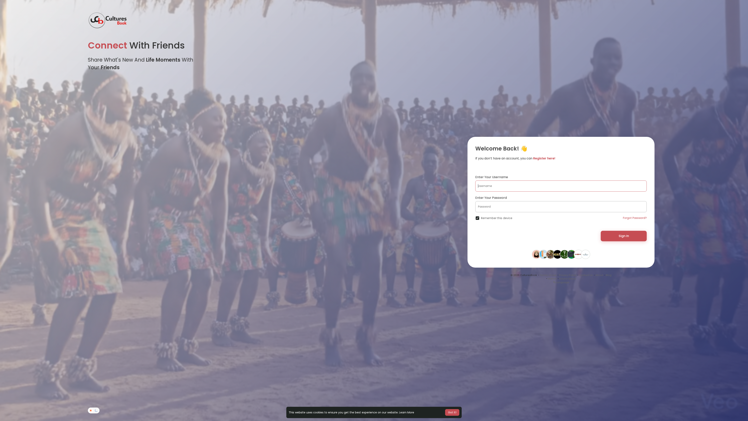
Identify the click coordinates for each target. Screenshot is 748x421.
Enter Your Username (491, 177)
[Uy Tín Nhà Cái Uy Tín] (557, 256)
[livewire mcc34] (578, 256)
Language (562, 282)
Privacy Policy (567, 275)
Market (552, 278)
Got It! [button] (452, 412)
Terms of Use (548, 275)
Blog (608, 275)
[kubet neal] (543, 256)
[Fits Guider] (564, 256)
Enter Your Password (491, 197)
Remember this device (496, 218)
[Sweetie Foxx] (550, 256)
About (599, 275)
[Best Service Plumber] (585, 256)
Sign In (624, 236)
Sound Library (567, 278)
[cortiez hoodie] (536, 256)
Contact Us (586, 275)
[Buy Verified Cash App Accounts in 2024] (571, 256)
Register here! (544, 158)
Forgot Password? (635, 218)
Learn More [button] (406, 412)
